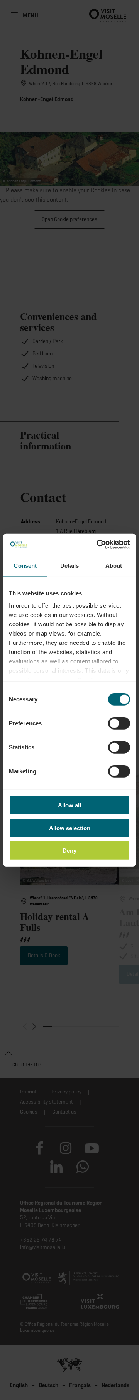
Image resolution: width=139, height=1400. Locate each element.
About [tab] (113, 565)
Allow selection (69, 827)
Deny (69, 850)
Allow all (69, 805)
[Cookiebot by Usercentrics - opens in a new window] (98, 544)
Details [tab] (69, 565)
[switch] (119, 723)
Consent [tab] (25, 565)
